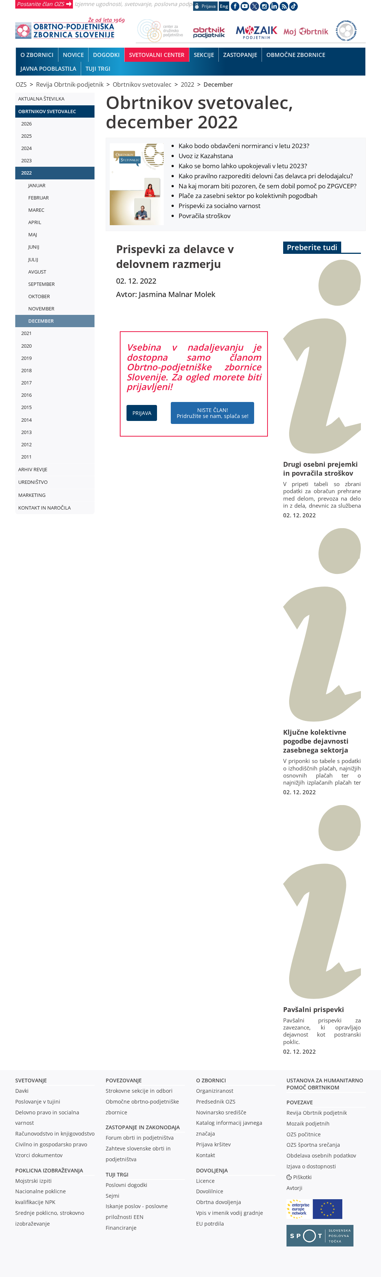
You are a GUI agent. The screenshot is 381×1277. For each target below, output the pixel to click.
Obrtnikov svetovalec (142, 84)
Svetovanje (31, 1080)
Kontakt (205, 1155)
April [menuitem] (34, 222)
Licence (205, 1180)
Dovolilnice (209, 1191)
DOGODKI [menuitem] (106, 54)
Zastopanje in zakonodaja (143, 1127)
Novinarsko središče (221, 1112)
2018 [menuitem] (26, 370)
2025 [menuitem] (26, 136)
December (218, 84)
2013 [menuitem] (26, 432)
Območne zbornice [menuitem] (295, 54)
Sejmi (112, 1195)
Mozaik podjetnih (308, 1123)
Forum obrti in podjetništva (140, 1137)
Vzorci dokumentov (39, 1155)
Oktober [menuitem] (39, 296)
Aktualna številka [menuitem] (41, 98)
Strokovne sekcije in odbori (139, 1090)
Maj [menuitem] (32, 234)
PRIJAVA (141, 412)
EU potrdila (210, 1223)
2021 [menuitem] (26, 333)
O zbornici (211, 1080)
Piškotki (302, 1177)
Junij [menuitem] (33, 246)
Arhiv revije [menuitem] (32, 469)
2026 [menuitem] (26, 123)
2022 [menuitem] (26, 172)
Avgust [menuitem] (37, 271)
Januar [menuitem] (36, 185)
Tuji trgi (117, 1174)
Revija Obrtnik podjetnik (316, 1112)
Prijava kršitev (213, 1144)
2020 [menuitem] (26, 345)
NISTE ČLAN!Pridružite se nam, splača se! (213, 412)
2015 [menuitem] (26, 407)
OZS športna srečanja (313, 1144)
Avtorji (294, 1187)
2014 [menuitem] (26, 419)
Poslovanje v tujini (37, 1101)
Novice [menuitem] (73, 54)
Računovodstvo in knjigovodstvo (55, 1133)
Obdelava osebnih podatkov (321, 1155)
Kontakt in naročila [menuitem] (44, 507)
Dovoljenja (212, 1170)
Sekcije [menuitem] (204, 54)
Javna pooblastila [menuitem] (48, 68)
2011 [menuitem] (26, 456)
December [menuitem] (41, 320)
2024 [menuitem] (26, 148)
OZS (21, 84)
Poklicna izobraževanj (47, 1170)
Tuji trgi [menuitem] (98, 68)
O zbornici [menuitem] (37, 54)
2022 (187, 84)
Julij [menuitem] (33, 259)
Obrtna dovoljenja (218, 1202)
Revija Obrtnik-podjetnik (69, 84)
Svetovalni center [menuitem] (157, 54)
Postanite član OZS (40, 3)
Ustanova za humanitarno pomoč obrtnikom (324, 1084)
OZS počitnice (303, 1134)
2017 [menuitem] (26, 382)
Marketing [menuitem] (31, 495)
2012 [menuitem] (26, 444)
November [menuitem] (41, 308)
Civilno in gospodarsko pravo (51, 1144)
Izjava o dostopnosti (311, 1166)
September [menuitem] (41, 284)
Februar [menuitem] (38, 197)
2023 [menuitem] (26, 160)
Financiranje (121, 1227)
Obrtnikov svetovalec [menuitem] (47, 111)
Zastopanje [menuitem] (240, 54)
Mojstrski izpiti (33, 1180)
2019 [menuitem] (26, 358)
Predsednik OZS (216, 1101)
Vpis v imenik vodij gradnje (229, 1212)
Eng (224, 6)
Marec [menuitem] (36, 210)
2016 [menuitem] (26, 395)
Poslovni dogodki (126, 1184)
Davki (22, 1090)
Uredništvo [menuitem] (33, 482)
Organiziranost (214, 1090)
